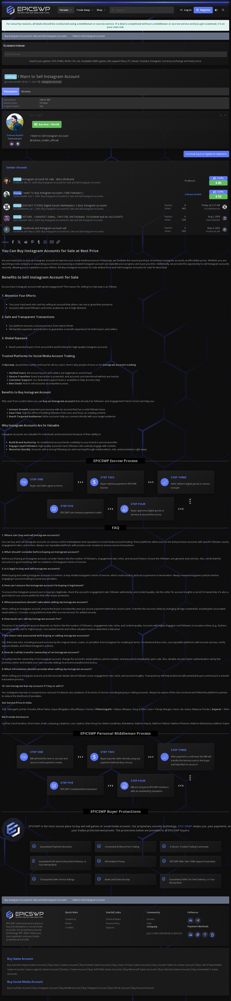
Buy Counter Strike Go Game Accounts (174, 964)
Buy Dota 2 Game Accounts (63, 964)
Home (68, 923)
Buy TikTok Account (119, 987)
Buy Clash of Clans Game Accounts (132, 964)
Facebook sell (20, 231)
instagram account (51, 81)
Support (110, 927)
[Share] (221, 115)
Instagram (21, 286)
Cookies (69, 927)
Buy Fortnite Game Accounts (95, 964)
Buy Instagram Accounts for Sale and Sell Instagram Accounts (69, 182)
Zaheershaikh (14, 81)
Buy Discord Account (143, 987)
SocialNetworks (21, 208)
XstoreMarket (20, 220)
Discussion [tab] (10, 91)
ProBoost (18, 182)
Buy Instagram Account (45, 987)
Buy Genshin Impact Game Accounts (27, 964)
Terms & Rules (113, 919)
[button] (66, 10)
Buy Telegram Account (95, 987)
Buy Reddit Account (70, 987)
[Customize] (216, 10)
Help (149, 923)
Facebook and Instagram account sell (44, 228)
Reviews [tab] (26, 91)
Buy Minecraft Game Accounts (140, 969)
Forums (150, 919)
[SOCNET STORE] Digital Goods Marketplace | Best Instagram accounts (64, 205)
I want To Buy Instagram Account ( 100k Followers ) (53, 193)
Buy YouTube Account (19, 987)
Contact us (70, 919)
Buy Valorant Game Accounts (175, 969)
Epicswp (98, 286)
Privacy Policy (113, 923)
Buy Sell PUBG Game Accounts (105, 969)
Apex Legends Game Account (42, 969)
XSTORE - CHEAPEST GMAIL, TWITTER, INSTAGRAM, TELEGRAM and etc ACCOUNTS (72, 216)
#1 (225, 115)
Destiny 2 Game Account (73, 969)
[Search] (223, 10)
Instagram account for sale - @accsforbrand (48, 179)
